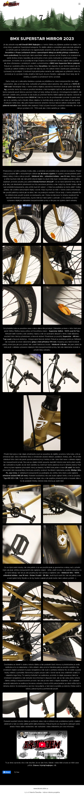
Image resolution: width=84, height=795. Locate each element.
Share (8, 772)
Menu (79, 4)
